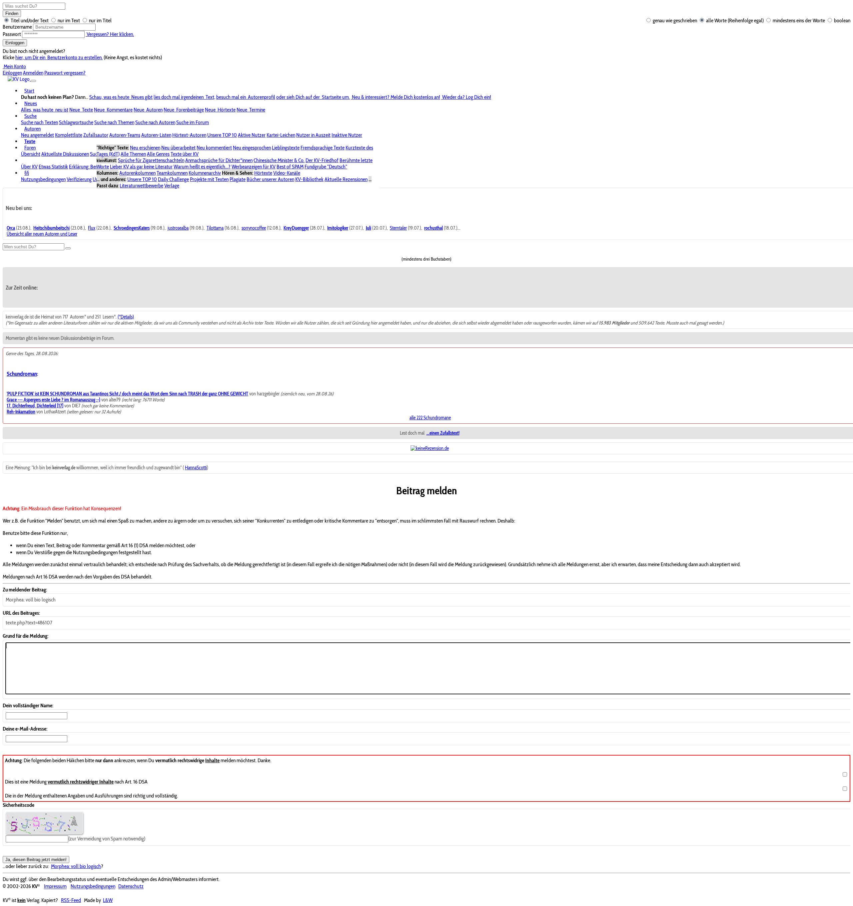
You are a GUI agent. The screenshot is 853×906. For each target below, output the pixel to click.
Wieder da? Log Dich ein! (466, 97)
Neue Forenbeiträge (184, 110)
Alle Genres (158, 154)
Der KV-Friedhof (322, 160)
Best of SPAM (290, 166)
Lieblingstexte (286, 147)
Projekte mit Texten (209, 179)
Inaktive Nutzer (347, 135)
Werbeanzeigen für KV (254, 166)
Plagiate (238, 179)
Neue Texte (81, 110)
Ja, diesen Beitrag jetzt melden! (36, 859)
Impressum (55, 886)
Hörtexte (263, 173)
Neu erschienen (145, 147)
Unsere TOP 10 (222, 135)
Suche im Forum (192, 122)
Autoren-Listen (156, 135)
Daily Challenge (173, 179)
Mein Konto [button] (14, 66)
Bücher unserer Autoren (270, 179)
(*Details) (126, 317)
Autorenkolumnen (137, 173)
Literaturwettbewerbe (141, 185)
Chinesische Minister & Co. (279, 160)
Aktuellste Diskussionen (65, 154)
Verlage (171, 185)
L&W (108, 900)
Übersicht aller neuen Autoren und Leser (42, 234)
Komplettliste (68, 135)
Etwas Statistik (53, 166)
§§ (26, 173)
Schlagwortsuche (76, 122)
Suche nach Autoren (155, 122)
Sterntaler (398, 228)
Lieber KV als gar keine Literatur (141, 166)
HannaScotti (196, 468)
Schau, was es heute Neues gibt (121, 97)
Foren (30, 147)
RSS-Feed (71, 900)
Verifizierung (79, 179)
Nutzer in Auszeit (313, 135)
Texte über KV (185, 154)
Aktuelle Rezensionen (346, 179)
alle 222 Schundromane (430, 418)
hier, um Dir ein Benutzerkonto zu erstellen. (59, 57)
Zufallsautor (95, 135)
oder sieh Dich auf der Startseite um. (313, 97)
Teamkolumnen (172, 173)
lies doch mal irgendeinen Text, (184, 97)
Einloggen (14, 42)
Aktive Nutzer (252, 135)
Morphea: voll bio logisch (76, 866)
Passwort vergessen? (65, 73)
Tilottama (215, 228)
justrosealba (178, 228)
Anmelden (33, 73)
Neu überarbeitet (178, 147)
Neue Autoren (148, 110)
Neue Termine (251, 110)
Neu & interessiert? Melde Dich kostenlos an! (395, 97)
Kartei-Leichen (281, 135)
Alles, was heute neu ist (44, 110)
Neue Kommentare (113, 110)
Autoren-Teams (124, 135)
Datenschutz (131, 886)
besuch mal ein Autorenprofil (245, 97)
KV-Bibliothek (309, 179)
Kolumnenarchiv (205, 173)
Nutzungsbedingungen (43, 179)
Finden (11, 13)
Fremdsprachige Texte (323, 147)
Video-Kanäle (286, 173)
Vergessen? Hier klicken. (110, 34)
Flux (91, 228)
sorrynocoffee (254, 228)
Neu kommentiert (214, 147)
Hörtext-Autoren (189, 135)
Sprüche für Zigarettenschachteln (151, 160)
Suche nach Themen (114, 122)
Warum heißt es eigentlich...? (202, 166)
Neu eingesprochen (252, 147)
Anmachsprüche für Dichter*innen (219, 160)
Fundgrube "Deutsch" (326, 166)
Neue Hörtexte (220, 110)
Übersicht (30, 154)
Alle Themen (133, 154)
